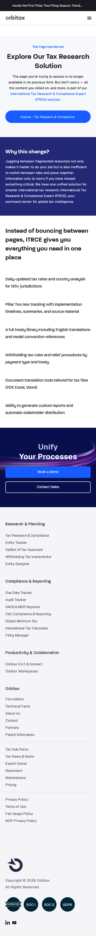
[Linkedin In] (7, 922)
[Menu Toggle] (89, 18)
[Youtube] (14, 922)
